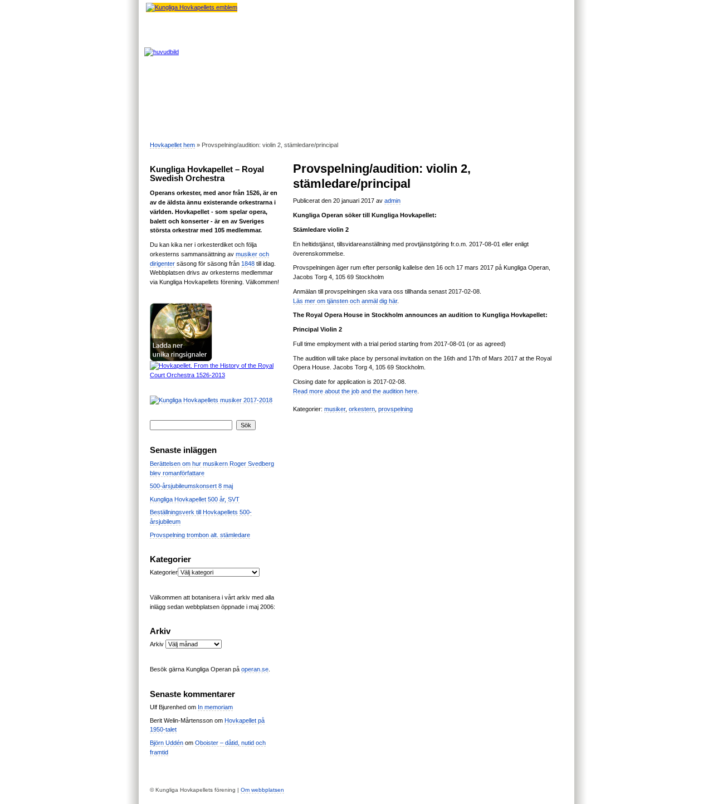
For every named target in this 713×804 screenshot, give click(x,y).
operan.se (254, 669)
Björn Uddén (166, 742)
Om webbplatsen (262, 790)
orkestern (362, 409)
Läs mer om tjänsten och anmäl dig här (345, 301)
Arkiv (157, 644)
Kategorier (164, 572)
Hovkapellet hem (172, 145)
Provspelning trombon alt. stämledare (200, 535)
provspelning (395, 409)
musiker (334, 409)
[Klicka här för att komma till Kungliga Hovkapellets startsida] (191, 7)
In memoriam (215, 707)
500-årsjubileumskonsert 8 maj (191, 486)
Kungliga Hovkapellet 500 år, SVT (195, 499)
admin (392, 200)
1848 (248, 263)
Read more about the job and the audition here (355, 391)
